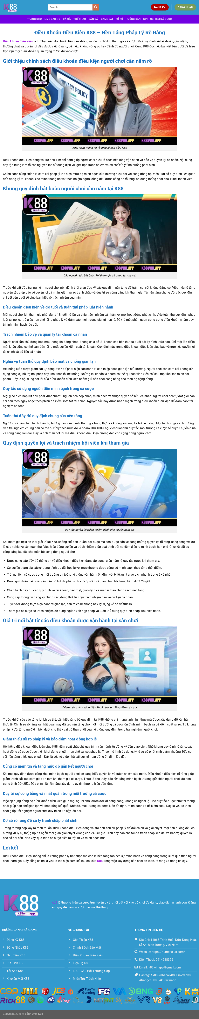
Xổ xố (119, 18)
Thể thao (79, 18)
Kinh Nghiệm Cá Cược (157, 18)
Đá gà (67, 18)
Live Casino (52, 18)
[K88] (22, 7)
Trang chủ (34, 18)
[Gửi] (96, 7)
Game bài (107, 18)
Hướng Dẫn (133, 18)
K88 (54, 902)
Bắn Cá (93, 18)
